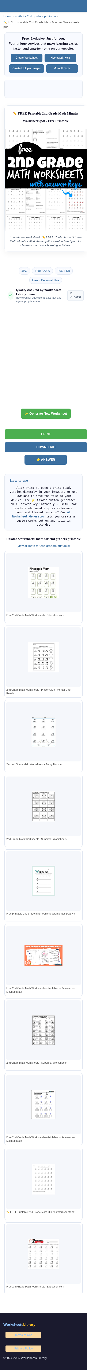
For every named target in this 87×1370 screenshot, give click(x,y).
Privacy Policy (23, 1348)
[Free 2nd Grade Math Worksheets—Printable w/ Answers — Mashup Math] (43, 955)
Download (46, 447)
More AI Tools (62, 68)
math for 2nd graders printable (35, 16)
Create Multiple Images (26, 68)
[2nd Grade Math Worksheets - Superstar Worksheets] (43, 806)
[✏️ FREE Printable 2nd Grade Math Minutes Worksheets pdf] (43, 1179)
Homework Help (60, 57)
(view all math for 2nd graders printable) (43, 545)
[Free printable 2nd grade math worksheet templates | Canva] (43, 881)
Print (46, 434)
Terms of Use (23, 1334)
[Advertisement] (43, 357)
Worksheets (19, 1325)
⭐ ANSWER (45, 459)
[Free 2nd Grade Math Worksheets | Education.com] (43, 582)
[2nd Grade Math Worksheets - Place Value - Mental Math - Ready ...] (43, 657)
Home (7, 16)
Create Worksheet (27, 57)
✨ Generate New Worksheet (45, 413)
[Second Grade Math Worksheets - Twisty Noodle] (43, 732)
